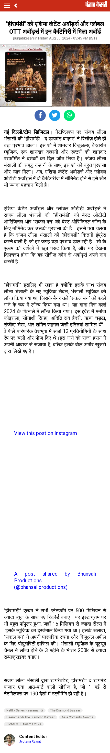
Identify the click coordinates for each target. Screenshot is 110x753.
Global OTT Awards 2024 (23, 724)
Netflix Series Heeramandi (24, 710)
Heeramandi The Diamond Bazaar (30, 717)
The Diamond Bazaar (65, 710)
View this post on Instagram (45, 433)
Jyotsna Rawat (30, 741)
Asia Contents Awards (77, 717)
